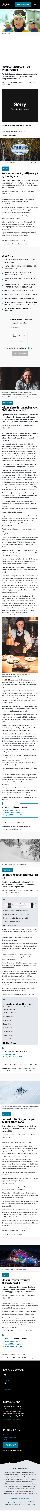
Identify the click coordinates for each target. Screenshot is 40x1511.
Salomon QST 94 (9, 1054)
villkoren (30, 348)
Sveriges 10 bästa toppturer (13, 812)
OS (15, 1234)
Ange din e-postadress (20, 323)
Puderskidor (26, 1068)
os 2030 (19, 1234)
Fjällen (12, 826)
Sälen (19, 1358)
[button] (23, 4)
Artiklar (4, 826)
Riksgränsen (27, 826)
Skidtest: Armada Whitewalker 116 (19, 298)
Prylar (8, 1068)
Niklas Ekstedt (19, 826)
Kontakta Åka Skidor (10, 1437)
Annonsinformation (9, 1435)
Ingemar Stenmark (8, 135)
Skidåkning (25, 1358)
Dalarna (9, 1358)
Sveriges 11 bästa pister (11, 810)
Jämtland (10, 244)
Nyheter (4, 244)
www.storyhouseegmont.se (20, 1498)
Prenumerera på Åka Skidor (10, 1444)
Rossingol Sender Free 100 (12, 1057)
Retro (15, 135)
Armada (20, 1068)
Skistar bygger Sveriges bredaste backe (21, 294)
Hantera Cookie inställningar (12, 1450)
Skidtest (14, 1068)
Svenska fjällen (13, 829)
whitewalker (16, 1071)
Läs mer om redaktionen (12, 1420)
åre (8, 826)
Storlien (20, 244)
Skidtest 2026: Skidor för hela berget (20, 291)
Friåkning (10, 1234)
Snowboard (5, 829)
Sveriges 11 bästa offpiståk (13, 815)
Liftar (15, 244)
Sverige (26, 244)
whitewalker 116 (26, 1071)
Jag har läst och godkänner (20, 348)
